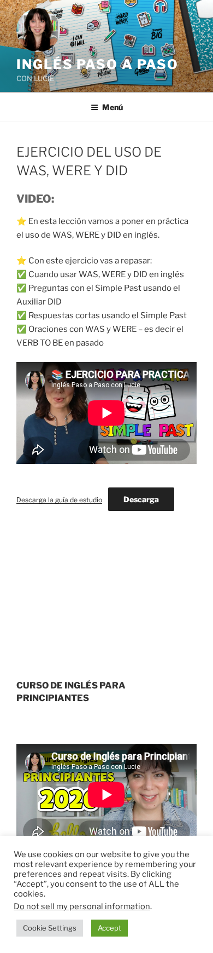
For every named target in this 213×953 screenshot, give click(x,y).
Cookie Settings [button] (49, 927)
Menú (112, 107)
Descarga (141, 499)
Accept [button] (109, 927)
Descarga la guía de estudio (59, 500)
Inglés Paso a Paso (97, 64)
